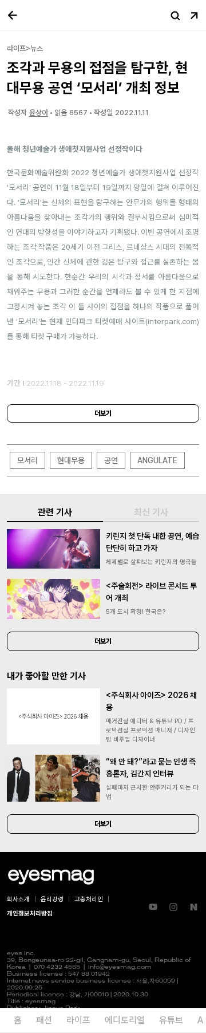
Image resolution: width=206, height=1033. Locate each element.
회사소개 (18, 899)
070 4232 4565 (57, 967)
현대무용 (71, 460)
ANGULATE (157, 460)
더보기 (103, 413)
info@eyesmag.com (120, 967)
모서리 (27, 460)
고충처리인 (88, 899)
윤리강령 (52, 899)
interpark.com (172, 321)
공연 (111, 460)
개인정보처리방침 (30, 913)
